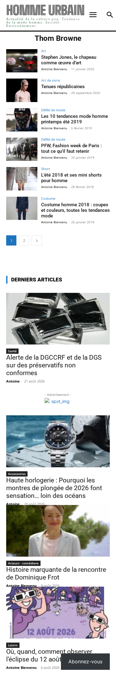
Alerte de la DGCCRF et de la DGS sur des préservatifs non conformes (53, 365)
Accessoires (17, 474)
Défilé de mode (53, 110)
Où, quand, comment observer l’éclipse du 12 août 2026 (49, 655)
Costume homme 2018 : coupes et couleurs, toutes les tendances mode (75, 210)
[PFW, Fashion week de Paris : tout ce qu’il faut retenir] (21, 149)
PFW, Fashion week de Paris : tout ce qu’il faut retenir (71, 148)
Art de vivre (50, 80)
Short (45, 168)
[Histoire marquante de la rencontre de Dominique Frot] (58, 531)
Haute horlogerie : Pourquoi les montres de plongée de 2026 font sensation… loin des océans (54, 488)
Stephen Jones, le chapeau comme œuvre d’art (68, 60)
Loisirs (13, 645)
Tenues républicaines (63, 86)
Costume (48, 198)
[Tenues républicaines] (21, 90)
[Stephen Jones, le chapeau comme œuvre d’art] (21, 60)
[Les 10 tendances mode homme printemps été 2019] (21, 119)
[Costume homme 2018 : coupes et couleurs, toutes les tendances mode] (21, 208)
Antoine (13, 381)
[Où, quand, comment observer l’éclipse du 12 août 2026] (58, 613)
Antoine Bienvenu (54, 69)
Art (43, 51)
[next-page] (37, 240)
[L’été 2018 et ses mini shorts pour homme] (21, 178)
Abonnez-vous (85, 661)
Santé (12, 351)
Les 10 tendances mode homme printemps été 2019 (74, 119)
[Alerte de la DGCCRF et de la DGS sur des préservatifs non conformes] (58, 319)
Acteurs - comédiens (23, 563)
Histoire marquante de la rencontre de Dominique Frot (56, 573)
